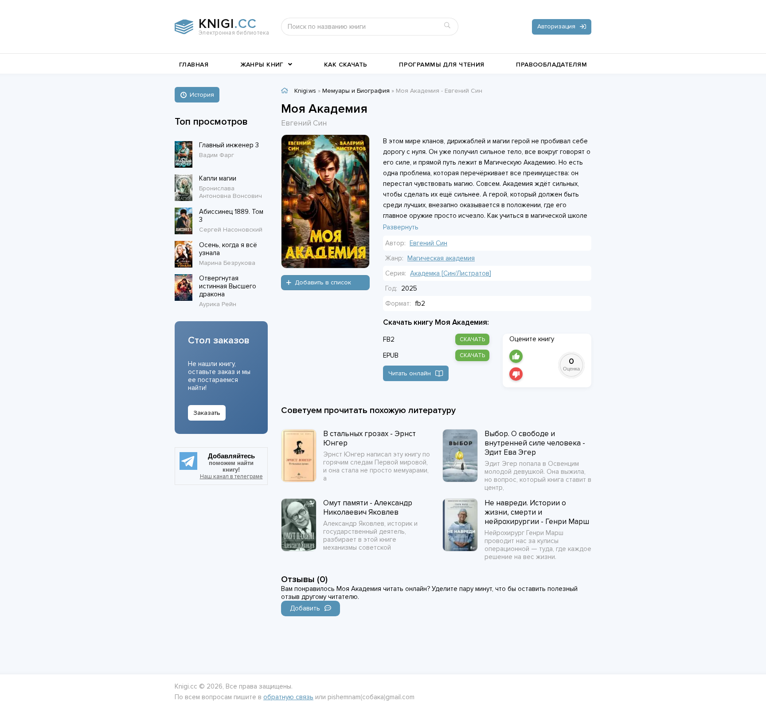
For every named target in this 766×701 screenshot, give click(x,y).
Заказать (206, 413)
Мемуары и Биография (356, 91)
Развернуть (400, 227)
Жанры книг (262, 64)
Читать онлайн (409, 373)
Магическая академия (441, 258)
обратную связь (288, 697)
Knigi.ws (305, 91)
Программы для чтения (441, 64)
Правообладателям (551, 64)
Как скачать (345, 64)
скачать (472, 339)
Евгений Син (428, 243)
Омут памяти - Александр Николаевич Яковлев (367, 507)
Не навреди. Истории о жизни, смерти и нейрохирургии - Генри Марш (537, 512)
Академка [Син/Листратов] (450, 273)
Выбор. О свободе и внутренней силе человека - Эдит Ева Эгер (535, 443)
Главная (193, 64)
